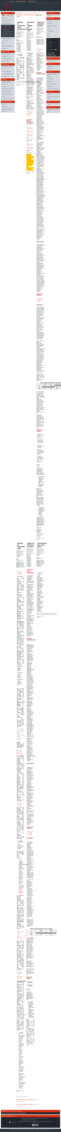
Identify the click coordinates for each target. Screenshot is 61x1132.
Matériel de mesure (8, 15)
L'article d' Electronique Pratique (39, 530)
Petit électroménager (6, 71)
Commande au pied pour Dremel (7, 95)
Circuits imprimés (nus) (52, 60)
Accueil (12, 1)
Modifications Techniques (7, 46)
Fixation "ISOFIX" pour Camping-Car (51, 85)
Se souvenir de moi (50, 49)
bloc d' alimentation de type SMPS (40, 263)
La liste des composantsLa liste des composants (31, 1014)
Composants (4, 18)
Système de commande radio (21, 545)
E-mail (22, 35)
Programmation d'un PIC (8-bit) (8, 35)
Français (30, 14)
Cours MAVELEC (50, 31)
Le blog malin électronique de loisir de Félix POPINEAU (14, 1113)
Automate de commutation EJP (7, 68)
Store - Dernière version (24, 1104)
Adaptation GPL (50, 78)
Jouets (3, 104)
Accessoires (4, 48)
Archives (49, 28)
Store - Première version (24, 1099)
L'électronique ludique (6, 20)
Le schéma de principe (30, 1002)
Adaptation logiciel (30, 15)
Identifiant (48, 38)
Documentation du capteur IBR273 (41, 511)
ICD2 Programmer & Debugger (7, 28)
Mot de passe (49, 42)
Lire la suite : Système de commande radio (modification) (29, 81)
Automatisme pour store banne (42, 544)
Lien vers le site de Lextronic (40, 535)
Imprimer (18, 35)
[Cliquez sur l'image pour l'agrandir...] (30, 116)
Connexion (49, 15)
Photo (48, 94)
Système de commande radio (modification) (22, 25)
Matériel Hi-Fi (5, 106)
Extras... (49, 104)
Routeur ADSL (5, 41)
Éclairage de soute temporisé (53, 88)
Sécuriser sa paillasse (6, 58)
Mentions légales (21, 1)
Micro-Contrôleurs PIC (6, 23)
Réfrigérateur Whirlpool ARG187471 (7, 110)
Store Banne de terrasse (7, 74)
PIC (41, 14)
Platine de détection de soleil (30, 544)
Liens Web (49, 21)
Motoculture (49, 68)
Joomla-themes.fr (34, 1130)
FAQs (48, 33)
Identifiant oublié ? (51, 54)
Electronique (36, 14)
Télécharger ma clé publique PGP (53, 110)
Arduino (3, 43)
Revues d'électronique (6, 38)
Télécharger (49, 23)
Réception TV (50, 81)
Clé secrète (48, 46)
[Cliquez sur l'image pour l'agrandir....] (30, 132)
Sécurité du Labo (5, 61)
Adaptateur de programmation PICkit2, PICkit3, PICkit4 (8, 32)
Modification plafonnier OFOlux (52, 75)
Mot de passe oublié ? (52, 55)
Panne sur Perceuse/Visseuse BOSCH (7, 87)
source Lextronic (40, 514)
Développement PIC (7, 25)
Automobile (49, 66)
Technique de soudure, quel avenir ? (53, 97)
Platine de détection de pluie (40, 23)
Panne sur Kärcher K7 (6, 91)
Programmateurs (7, 30)
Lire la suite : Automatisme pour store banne (46, 613)
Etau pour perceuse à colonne (6, 83)
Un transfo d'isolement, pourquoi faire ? (6, 55)
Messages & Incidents (51, 26)
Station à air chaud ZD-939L (7, 98)
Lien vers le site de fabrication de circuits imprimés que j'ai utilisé (30, 1040)
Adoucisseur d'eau (6, 76)
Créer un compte (50, 52)
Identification (32, 1)
